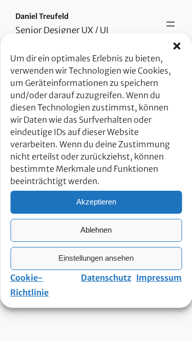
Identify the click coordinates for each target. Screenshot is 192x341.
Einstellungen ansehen (96, 258)
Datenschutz (106, 277)
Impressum (159, 277)
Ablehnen (96, 229)
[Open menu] (170, 24)
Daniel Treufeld (42, 16)
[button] (177, 46)
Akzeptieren (96, 201)
